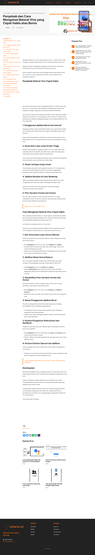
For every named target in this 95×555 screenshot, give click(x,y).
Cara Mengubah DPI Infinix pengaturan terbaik (82, 57)
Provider (67, 2)
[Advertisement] (45, 48)
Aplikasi (77, 2)
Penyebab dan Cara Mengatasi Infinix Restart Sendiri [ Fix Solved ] (82, 69)
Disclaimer (56, 534)
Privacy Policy (57, 532)
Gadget (58, 2)
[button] (90, 2)
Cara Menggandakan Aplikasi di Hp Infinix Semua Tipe (83, 46)
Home (4, 13)
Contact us (56, 529)
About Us (56, 526)
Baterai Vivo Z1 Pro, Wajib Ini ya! (34, 206)
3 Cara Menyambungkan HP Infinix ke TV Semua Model (31, 460)
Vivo (28, 428)
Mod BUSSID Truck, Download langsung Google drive (83, 63)
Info (85, 2)
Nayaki (7, 27)
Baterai (24, 428)
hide (10, 38)
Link (17, 27)
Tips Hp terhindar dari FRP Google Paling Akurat (54, 484)
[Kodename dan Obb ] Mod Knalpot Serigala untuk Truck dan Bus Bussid (83, 52)
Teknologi (48, 2)
